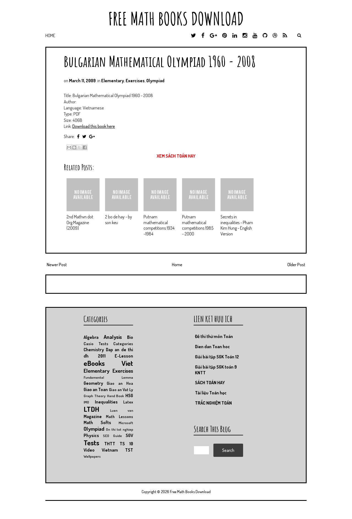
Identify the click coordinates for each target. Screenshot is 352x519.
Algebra (91, 337)
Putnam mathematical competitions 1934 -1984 (159, 225)
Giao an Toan (96, 389)
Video (89, 450)
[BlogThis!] (74, 147)
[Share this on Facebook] (78, 136)
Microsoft (126, 423)
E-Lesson (124, 356)
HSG (129, 395)
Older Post (296, 264)
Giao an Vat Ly (121, 389)
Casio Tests (96, 343)
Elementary (112, 80)
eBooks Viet (108, 363)
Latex (128, 401)
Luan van (121, 410)
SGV (129, 435)
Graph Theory (95, 396)
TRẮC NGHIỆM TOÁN (213, 403)
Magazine (93, 416)
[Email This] (69, 147)
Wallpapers (92, 456)
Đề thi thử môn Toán (214, 336)
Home (50, 35)
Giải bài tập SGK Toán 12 (217, 356)
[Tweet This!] (84, 136)
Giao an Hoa (120, 383)
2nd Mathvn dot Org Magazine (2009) (80, 222)
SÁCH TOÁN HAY (210, 382)
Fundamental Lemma (108, 377)
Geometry (93, 383)
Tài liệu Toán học (211, 393)
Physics (91, 435)
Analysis (113, 336)
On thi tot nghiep (119, 429)
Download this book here (93, 126)
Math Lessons (119, 416)
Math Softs (97, 422)
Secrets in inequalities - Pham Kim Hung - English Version (237, 225)
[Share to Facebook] (84, 147)
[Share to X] (79, 147)
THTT (109, 443)
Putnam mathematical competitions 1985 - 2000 (197, 225)
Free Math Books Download (176, 18)
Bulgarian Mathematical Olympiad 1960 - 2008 (160, 61)
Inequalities (106, 402)
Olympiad (155, 80)
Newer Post (57, 264)
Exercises (135, 80)
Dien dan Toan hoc (212, 346)
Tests (91, 442)
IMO (86, 402)
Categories (123, 343)
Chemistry (94, 349)
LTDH (91, 409)
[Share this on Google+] (92, 136)
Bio (130, 337)
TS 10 (126, 443)
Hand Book (115, 396)
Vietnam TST (117, 450)
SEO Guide (112, 435)
